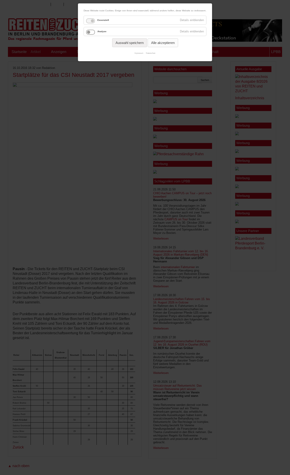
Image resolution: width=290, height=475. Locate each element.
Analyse (101, 31)
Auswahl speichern (130, 43)
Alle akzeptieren (163, 43)
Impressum (139, 53)
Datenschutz (150, 53)
